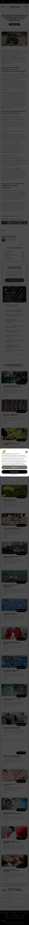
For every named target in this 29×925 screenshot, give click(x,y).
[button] (26, 452)
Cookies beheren (14, 471)
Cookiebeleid (13, 474)
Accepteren (14, 467)
